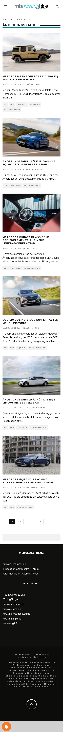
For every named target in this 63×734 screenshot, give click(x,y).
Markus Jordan (12, 84)
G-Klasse (22, 104)
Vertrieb (35, 104)
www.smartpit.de (12, 618)
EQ (5, 104)
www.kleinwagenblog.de (16, 613)
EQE (12, 348)
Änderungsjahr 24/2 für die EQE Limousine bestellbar (29, 401)
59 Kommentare (32, 268)
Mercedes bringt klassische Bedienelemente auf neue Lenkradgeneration (26, 240)
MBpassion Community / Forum (21, 569)
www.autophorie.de (13, 604)
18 (40, 521)
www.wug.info (10, 623)
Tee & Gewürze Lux (14, 594)
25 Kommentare (39, 427)
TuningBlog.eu (11, 599)
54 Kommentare (32, 185)
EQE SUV (21, 348)
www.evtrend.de (12, 609)
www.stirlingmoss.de (14, 564)
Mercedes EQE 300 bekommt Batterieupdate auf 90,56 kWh (28, 481)
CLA (5, 185)
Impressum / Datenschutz (33, 654)
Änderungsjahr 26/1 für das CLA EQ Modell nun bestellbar (29, 163)
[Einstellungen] (6, 726)
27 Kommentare (12, 109)
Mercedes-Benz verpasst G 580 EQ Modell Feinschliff (30, 78)
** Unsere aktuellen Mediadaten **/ (30, 662)
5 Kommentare (24, 507)
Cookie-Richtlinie (33, 657)
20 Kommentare (37, 348)
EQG (12, 104)
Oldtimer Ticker (11, 573)
